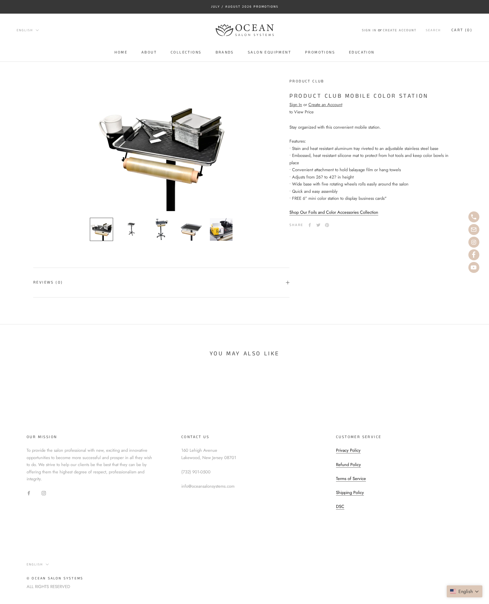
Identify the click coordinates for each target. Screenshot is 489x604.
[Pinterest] (327, 225)
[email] (473, 229)
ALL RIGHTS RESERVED (48, 586)
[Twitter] (318, 225)
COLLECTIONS (186, 52)
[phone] (473, 216)
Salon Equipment (269, 52)
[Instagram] (44, 492)
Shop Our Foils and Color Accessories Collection (333, 212)
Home (120, 52)
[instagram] (473, 242)
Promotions (320, 52)
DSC (340, 506)
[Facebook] (310, 225)
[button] (464, 591)
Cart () (461, 30)
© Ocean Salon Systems (55, 578)
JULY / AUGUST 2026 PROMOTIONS (244, 6)
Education (362, 52)
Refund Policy (348, 464)
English (25, 30)
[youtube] (473, 267)
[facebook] (473, 254)
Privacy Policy (348, 450)
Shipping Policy (350, 492)
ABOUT (149, 52)
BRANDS (225, 52)
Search (433, 30)
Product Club (306, 81)
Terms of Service (351, 478)
